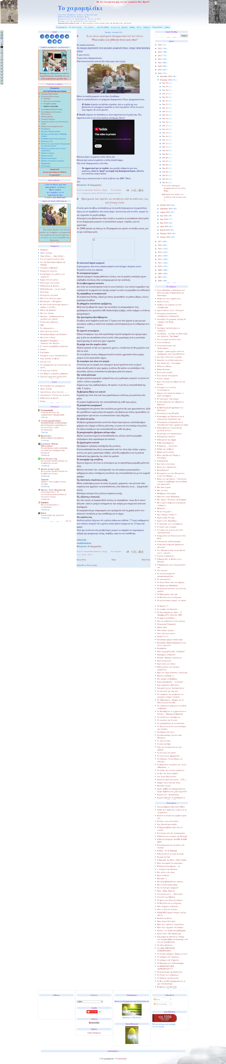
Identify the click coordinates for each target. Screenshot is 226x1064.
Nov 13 (165, 140)
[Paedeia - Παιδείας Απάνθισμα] (1, 68)
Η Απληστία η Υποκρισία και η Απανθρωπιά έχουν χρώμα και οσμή (172, 423)
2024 (160, 52)
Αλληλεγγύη (115, 27)
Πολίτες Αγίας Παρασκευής (53, 489)
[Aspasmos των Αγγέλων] (1, 44)
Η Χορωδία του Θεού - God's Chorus (171, 860)
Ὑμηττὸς (45, 479)
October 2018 (165, 205)
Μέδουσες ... (162, 508)
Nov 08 (165, 157)
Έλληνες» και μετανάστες (168, 821)
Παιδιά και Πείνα (164, 918)
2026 (160, 44)
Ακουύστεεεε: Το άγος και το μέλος (55, 395)
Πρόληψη (47, 99)
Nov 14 (165, 136)
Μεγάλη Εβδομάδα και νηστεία (170, 881)
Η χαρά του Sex (163, 857)
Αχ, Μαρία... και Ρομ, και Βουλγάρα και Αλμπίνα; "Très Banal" (172, 334)
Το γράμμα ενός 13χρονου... (168, 957)
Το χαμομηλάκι (80, 7)
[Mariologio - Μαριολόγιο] (1, 59)
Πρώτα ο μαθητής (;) (165, 675)
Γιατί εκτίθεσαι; (164, 342)
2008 (160, 273)
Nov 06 (165, 164)
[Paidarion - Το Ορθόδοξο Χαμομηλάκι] (1, 71)
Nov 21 (165, 111)
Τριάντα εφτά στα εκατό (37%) (53, 376)
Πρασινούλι (46, 435)
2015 (160, 248)
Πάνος (139, 27)
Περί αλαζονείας (164, 660)
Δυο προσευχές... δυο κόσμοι (169, 363)
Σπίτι (84, 555)
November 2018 (166, 80)
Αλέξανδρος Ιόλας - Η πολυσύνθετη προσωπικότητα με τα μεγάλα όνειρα (54, 494)
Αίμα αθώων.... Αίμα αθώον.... (53, 256)
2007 (160, 277)
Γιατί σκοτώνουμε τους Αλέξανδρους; (166, 346)
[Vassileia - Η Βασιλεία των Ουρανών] (1, 83)
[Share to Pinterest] (142, 190)
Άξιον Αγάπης (46, 388)
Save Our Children (103, 27)
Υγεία (90, 555)
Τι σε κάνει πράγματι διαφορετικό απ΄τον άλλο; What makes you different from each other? (114, 37)
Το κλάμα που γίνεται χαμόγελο (170, 770)
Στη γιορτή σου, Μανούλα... (168, 685)
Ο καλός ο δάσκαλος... (166, 556)
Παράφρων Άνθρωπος (166, 654)
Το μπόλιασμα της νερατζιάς (52, 515)
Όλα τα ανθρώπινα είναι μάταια (171, 621)
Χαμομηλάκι (95, 185)
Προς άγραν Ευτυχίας (166, 921)
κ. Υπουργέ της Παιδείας (167, 869)
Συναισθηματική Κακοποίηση (51, 109)
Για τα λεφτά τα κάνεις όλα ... (170, 339)
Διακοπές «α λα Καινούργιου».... (171, 360)
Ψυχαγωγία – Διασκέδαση (168, 794)
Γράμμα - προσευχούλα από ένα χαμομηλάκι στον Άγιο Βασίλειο (170, 352)
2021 (160, 62)
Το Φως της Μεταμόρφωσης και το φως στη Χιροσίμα (171, 982)
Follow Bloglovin (94, 1033)
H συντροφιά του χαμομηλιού (52, 385)
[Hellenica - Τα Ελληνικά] (1, 53)
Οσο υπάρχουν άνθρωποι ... (168, 906)
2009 (160, 270)
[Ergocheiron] (1, 50)
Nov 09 (165, 154)
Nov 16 (165, 129)
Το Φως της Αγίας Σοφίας (167, 773)
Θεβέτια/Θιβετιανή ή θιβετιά (52, 438)
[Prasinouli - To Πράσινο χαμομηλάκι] (1, 77)
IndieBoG (45, 502)
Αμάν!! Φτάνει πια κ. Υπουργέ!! (170, 310)
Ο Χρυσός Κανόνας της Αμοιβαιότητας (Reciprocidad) (52, 413)
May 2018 (164, 223)
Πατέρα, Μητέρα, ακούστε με (169, 657)
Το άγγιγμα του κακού (166, 752)
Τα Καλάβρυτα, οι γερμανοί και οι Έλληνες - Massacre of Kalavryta (171, 712)
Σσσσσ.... (44, 349)
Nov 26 (165, 97)
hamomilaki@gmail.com (68, 23)
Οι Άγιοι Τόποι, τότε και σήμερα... (171, 582)
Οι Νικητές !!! (162, 606)
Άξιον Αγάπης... (47, 253)
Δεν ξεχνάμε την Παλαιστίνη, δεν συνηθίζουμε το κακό (54, 462)
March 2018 (165, 230)
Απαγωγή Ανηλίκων (48, 119)
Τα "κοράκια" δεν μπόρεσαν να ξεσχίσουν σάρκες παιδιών (170, 695)
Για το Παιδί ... (90, 27)
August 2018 (165, 212)
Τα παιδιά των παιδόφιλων (168, 717)
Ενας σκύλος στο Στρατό (167, 375)
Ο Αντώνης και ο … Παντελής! (170, 894)
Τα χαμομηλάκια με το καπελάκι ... (172, 723)
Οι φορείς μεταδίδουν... (167, 618)
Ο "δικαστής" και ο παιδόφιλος (170, 524)
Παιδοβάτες (162, 648)
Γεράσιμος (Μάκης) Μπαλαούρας (49, 444)
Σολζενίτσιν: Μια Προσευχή (169, 933)
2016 (160, 245)
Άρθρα (167, 27)
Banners (132, 27)
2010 (160, 266)
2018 (160, 73)
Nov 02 (165, 179)
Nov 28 (165, 90)
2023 (160, 55)
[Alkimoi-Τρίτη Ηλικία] (1, 41)
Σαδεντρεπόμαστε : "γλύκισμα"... (171, 682)
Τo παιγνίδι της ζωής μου (167, 691)
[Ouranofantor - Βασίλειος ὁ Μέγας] (1, 65)
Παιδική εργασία (47, 117)
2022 (160, 59)
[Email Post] (127, 190)
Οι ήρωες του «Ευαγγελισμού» (169, 900)
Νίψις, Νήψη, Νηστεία (166, 891)
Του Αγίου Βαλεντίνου (166, 776)
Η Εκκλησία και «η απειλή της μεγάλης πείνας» (169, 429)
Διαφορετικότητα (89, 193)
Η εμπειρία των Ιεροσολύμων (169, 433)
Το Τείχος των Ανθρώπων (168, 975)
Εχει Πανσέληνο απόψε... (167, 824)
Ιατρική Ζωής (162, 461)
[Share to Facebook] (140, 190)
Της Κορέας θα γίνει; (166, 732)
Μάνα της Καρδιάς (48, 310)
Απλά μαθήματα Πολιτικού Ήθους (171, 806)
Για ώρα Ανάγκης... (76, 27)
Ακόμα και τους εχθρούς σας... (169, 298)
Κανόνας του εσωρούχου (52, 101)
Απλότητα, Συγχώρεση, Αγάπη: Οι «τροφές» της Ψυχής (171, 320)
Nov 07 (165, 161)
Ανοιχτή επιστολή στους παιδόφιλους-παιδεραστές (168, 314)
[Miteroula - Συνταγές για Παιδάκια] (1, 62)
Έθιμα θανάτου (163, 369)
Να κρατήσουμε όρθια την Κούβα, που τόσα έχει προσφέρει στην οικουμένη (54, 450)
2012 (160, 259)
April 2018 (164, 226)
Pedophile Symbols (50, 104)
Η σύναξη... (45, 292)
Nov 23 (165, 104)
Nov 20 (165, 115)
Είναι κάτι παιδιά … (166, 372)
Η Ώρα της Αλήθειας (165, 449)
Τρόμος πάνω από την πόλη (168, 782)
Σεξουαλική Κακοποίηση (50, 97)
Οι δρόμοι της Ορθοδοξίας (167, 585)
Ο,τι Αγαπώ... (163, 570)
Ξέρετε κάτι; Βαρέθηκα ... (168, 520)
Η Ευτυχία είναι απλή (49, 283)
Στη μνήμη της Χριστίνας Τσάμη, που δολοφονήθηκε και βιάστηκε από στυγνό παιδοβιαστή (172, 939)
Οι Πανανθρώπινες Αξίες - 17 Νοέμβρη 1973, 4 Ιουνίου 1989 (169, 613)
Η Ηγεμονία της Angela (166, 439)
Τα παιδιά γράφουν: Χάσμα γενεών (172, 954)
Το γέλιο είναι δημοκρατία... (169, 756)
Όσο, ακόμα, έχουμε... (166, 630)
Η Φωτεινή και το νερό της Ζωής (170, 854)
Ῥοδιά (43, 513)
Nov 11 (165, 147)
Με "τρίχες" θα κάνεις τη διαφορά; (171, 499)
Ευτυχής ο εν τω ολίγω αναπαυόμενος (166, 388)
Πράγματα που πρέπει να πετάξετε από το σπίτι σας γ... (174, 197)
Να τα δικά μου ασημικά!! (168, 887)
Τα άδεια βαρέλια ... (165, 945)
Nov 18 (165, 122)
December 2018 (166, 76)
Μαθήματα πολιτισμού (166, 493)
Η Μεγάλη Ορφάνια (165, 443)
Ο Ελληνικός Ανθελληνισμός (169, 541)
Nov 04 (165, 172)
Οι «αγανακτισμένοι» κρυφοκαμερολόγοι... (166, 574)
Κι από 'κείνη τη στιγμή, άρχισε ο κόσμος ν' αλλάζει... (54, 305)
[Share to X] (137, 190)
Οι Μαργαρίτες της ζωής (167, 594)
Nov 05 (165, 168)
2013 (160, 255)
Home (114, 559)
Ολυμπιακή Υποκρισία (166, 624)
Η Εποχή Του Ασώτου (166, 436)
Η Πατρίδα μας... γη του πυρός (53, 289)
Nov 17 (165, 125)
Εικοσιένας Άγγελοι (48, 271)
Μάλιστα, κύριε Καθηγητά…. (169, 496)
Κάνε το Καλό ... (164, 875)
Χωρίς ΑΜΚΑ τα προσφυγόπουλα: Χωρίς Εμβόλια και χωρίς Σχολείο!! (172, 790)
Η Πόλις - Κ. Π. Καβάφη (167, 850)
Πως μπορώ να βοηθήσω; (167, 679)
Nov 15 (165, 132)
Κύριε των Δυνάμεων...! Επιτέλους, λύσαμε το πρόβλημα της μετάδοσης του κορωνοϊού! (172, 481)
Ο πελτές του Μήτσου (166, 897)
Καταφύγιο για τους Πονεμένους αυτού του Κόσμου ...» (171, 474)
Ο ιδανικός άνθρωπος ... (50, 322)
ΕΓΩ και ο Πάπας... (165, 366)
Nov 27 (165, 93)
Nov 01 (165, 182)
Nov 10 (165, 150)
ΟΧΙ (42, 325)
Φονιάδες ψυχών (164, 785)
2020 (160, 66)
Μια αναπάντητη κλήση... (168, 884)
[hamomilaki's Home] (1, 32)
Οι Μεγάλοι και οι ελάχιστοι (169, 597)
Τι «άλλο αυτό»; (164, 740)
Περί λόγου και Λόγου (166, 663)
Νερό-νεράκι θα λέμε (166, 517)
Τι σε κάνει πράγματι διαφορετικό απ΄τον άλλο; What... (174, 188)
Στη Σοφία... (45, 352)
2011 (160, 263)
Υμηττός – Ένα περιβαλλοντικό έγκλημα (53, 482)
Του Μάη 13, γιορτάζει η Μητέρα (54, 373)
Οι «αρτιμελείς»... (164, 579)
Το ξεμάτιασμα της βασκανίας (169, 972)
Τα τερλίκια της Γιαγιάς (167, 720)
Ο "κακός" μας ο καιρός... (167, 527)
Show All (68, 521)
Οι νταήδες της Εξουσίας (167, 609)
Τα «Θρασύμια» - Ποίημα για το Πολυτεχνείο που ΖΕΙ (170, 701)
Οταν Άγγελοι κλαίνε (166, 633)
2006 (160, 280)
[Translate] (1, 38)
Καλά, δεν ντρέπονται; (167, 467)
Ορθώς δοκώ (162, 627)
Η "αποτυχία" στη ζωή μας (168, 399)
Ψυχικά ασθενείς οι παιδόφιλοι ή (171, 797)
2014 (160, 252)
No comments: (116, 190)
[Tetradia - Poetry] (1, 80)
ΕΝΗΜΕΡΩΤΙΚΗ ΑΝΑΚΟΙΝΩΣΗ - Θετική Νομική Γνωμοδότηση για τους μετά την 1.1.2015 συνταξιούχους (54, 426)
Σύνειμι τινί (45, 361)
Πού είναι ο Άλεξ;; (48, 337)
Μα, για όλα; (162, 490)
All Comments (161, 1004)
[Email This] (132, 190)
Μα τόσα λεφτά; (164, 487)
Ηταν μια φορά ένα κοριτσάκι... (170, 863)
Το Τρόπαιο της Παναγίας (168, 978)
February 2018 (165, 233)
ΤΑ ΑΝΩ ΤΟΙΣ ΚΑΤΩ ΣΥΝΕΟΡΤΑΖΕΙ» (166, 949)
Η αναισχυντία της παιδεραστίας (171, 833)
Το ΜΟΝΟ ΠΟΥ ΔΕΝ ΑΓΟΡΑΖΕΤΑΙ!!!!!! (165, 967)
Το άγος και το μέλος (49, 370)
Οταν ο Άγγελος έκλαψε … (168, 909)
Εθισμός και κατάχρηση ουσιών (52, 126)
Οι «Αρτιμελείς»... (47, 328)
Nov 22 (165, 108)
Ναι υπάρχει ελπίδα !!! (167, 514)
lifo (78, 182)
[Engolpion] (1, 47)
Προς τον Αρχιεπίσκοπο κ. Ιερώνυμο (172, 672)
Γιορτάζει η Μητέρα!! (49, 267)
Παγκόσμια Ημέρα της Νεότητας (53, 334)
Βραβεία (125, 27)
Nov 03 (165, 175)
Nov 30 (165, 83)
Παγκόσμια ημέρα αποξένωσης (170, 639)
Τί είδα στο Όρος (164, 744)
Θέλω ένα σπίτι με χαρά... (51, 298)
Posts (158, 999)
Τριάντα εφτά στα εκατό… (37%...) (172, 779)
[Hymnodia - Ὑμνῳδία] (1, 56)
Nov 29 (165, 86)
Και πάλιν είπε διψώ (166, 464)
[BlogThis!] (135, 190)
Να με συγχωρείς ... (165, 511)
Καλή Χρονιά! (163, 470)
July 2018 (164, 215)
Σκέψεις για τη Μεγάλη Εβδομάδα (171, 930)
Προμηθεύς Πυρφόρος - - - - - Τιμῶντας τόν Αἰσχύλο (52, 341)
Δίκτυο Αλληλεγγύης (50, 469)
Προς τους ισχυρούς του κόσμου (170, 927)
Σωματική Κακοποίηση (49, 94)
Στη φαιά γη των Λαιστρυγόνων (170, 688)
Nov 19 (165, 118)
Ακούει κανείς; (163, 301)
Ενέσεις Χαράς (163, 378)
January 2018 (165, 237)
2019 (160, 69)
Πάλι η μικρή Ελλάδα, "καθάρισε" (171, 651)
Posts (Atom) (92, 565)
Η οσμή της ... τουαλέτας (167, 446)
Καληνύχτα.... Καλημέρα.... (51, 301)
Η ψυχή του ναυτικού (49, 295)
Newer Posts (81, 559)
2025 (160, 48)
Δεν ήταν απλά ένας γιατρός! (169, 357)
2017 (160, 241)
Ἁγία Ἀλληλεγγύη (49, 458)
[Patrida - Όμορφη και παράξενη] (1, 74)
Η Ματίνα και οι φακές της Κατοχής (172, 836)
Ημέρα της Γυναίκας (165, 452)
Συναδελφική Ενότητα (51, 420)
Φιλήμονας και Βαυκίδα (167, 987)
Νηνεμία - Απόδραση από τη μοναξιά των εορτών (52, 317)
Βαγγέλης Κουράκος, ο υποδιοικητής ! (50, 506)
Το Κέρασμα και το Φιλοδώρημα (170, 963)
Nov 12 (165, 143)
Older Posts (146, 559)
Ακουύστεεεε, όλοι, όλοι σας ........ (54, 392)
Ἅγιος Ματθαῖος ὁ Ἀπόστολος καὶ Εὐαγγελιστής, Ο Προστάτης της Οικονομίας (171, 293)
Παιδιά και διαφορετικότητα (109, 193)
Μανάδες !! (162, 878)
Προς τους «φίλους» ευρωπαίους (170, 924)
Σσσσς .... (44, 401)
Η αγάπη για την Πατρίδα (168, 413)
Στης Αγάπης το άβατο (49, 358)
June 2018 (164, 219)
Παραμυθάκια (158, 27)
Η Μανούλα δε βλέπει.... (50, 286)
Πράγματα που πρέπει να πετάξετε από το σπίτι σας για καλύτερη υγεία (114, 200)
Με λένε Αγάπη (46, 313)
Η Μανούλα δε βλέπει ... (50, 398)
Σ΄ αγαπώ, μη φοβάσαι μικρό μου (54, 346)
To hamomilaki (47, 410)
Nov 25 (165, 101)
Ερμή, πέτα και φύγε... (49, 279)
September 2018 (166, 208)
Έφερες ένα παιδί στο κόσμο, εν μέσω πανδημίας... (170, 394)
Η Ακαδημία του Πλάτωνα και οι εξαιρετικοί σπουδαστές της (170, 417)
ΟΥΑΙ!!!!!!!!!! (162, 636)
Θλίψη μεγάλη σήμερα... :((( (168, 866)
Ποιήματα (147, 27)
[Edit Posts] (1, 35)
